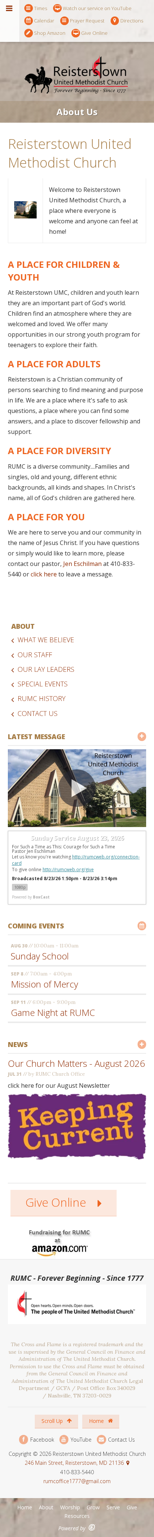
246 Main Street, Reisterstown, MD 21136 (74, 1462)
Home (97, 1420)
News (18, 1044)
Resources (77, 1515)
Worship (70, 1507)
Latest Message (36, 736)
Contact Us (38, 713)
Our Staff (35, 654)
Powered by (31, 897)
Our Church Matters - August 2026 (76, 1063)
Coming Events (36, 925)
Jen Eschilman (82, 564)
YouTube (80, 1439)
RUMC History (41, 698)
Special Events (43, 683)
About (23, 626)
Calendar (44, 20)
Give (132, 1507)
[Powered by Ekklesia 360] (92, 1527)
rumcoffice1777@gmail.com (77, 1481)
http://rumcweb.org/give (68, 869)
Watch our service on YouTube (97, 8)
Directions (131, 20)
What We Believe (46, 639)
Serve (113, 1507)
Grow (93, 1507)
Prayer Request (87, 20)
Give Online (94, 33)
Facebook (41, 1439)
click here (44, 574)
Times (40, 8)
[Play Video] (77, 788)
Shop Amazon (49, 33)
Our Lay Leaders (46, 669)
